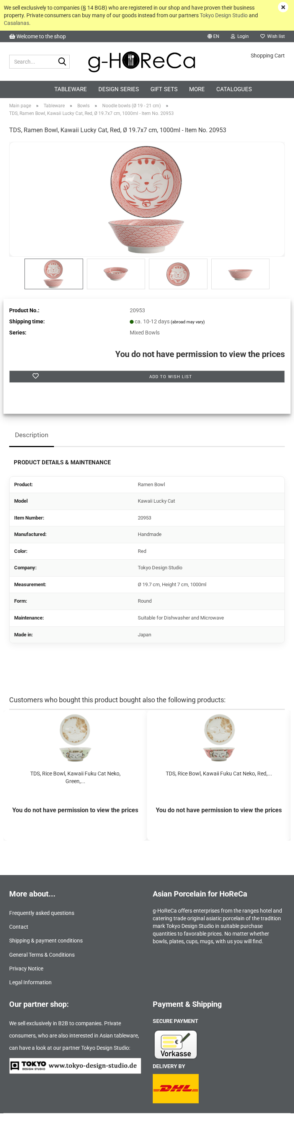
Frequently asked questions (41, 913)
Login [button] (242, 36)
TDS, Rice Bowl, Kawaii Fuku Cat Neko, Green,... (75, 777)
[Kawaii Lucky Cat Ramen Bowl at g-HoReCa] (147, 199)
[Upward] (272, 1132)
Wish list (275, 36)
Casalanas (16, 23)
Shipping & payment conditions (46, 940)
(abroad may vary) (188, 322)
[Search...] (62, 62)
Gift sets (164, 89)
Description (31, 435)
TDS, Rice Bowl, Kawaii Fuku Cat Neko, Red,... (219, 773)
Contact (18, 927)
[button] (213, 36)
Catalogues (234, 89)
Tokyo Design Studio (224, 15)
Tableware (70, 89)
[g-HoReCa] (147, 62)
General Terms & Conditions (42, 955)
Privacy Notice (26, 968)
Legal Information (30, 982)
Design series (118, 89)
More (197, 89)
